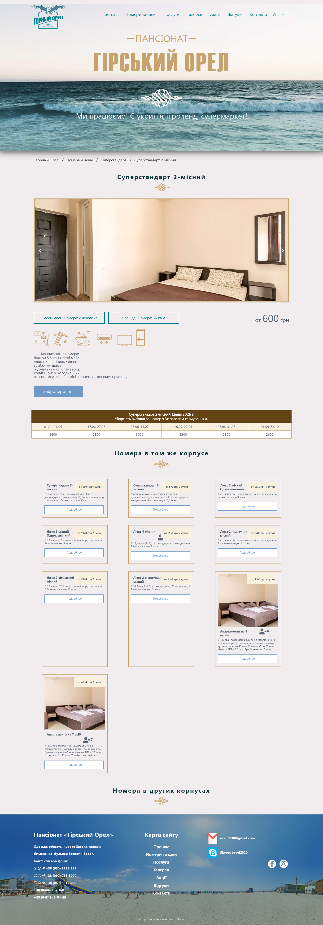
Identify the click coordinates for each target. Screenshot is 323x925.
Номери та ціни (140, 14)
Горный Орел (47, 160)
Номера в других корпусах (161, 790)
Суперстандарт (113, 160)
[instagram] (283, 864)
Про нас (109, 14)
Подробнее (74, 509)
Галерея (195, 14)
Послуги (171, 14)
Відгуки (235, 14)
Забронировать (58, 391)
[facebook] (272, 864)
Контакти (258, 14)
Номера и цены (79, 160)
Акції (215, 14)
